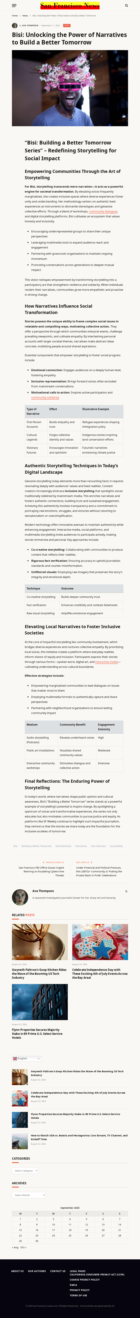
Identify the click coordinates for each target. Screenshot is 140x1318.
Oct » (23, 1247)
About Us (17, 1271)
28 (119, 1235)
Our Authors (37, 1271)
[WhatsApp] (15, 230)
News (67, 25)
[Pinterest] (15, 169)
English (22, 1058)
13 (103, 1224)
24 (53, 1235)
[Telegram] (15, 221)
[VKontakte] (15, 212)
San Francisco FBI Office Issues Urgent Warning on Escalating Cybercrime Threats (41, 871)
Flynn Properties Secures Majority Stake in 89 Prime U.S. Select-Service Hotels (37, 1034)
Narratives (81, 846)
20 (103, 1230)
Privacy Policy (80, 1290)
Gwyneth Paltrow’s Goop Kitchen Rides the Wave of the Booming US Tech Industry (39, 974)
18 (70, 1230)
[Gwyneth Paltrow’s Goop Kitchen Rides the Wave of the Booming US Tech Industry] (40, 942)
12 (86, 1224)
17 (53, 1230)
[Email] (15, 177)
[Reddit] (15, 204)
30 (37, 1241)
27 (103, 1235)
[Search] (126, 5)
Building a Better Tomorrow (36, 846)
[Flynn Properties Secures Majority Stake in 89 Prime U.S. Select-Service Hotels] (40, 1002)
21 (119, 1230)
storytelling (116, 846)
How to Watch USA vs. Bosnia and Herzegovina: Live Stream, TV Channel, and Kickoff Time (79, 1137)
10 (53, 1224)
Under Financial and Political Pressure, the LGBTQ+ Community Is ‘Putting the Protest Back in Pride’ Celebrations (99, 871)
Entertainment (63, 846)
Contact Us (58, 1271)
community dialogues (103, 211)
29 (20, 1241)
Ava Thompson (30, 25)
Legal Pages (77, 1271)
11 (70, 1224)
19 (86, 1230)
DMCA (73, 1285)
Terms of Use (78, 1295)
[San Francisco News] (70, 5)
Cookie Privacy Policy (85, 1279)
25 (70, 1235)
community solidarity (45, 397)
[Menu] (14, 5)
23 (37, 1235)
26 (86, 1235)
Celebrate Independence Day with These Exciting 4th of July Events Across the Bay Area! (100, 974)
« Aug (15, 1247)
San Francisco (98, 846)
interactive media (106, 662)
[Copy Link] (15, 186)
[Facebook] (15, 143)
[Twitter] (15, 151)
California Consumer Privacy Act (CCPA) (97, 1274)
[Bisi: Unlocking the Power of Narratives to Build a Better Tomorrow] (70, 88)
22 (20, 1235)
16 (37, 1230)
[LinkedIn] (15, 160)
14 (119, 1224)
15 (20, 1230)
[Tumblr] (15, 195)
